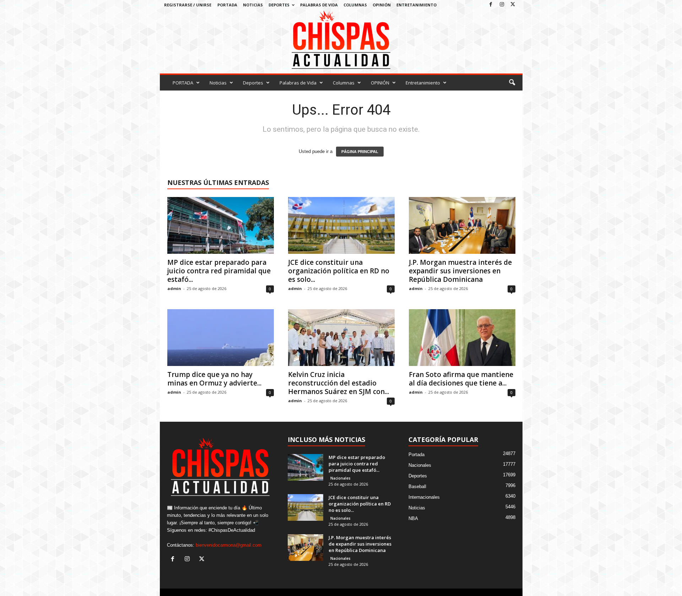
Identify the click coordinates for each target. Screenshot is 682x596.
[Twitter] (513, 5)
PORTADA (227, 4)
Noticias (253, 4)
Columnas (355, 4)
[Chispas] (341, 40)
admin (174, 288)
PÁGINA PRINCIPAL (359, 151)
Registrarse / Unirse (187, 4)
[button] (512, 83)
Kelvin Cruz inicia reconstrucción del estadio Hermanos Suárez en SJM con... (338, 383)
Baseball (417, 486)
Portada (416, 454)
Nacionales (340, 478)
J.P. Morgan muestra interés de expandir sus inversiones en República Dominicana (460, 271)
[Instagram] (502, 5)
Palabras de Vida (319, 4)
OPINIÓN (382, 4)
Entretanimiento (416, 4)
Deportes (279, 4)
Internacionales (424, 497)
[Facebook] (491, 5)
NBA (413, 518)
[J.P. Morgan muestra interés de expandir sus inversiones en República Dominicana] (462, 225)
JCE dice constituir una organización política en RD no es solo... (338, 271)
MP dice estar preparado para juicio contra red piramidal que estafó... (219, 271)
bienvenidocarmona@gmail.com (228, 545)
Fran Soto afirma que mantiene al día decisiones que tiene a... (461, 379)
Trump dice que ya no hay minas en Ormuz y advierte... (214, 379)
